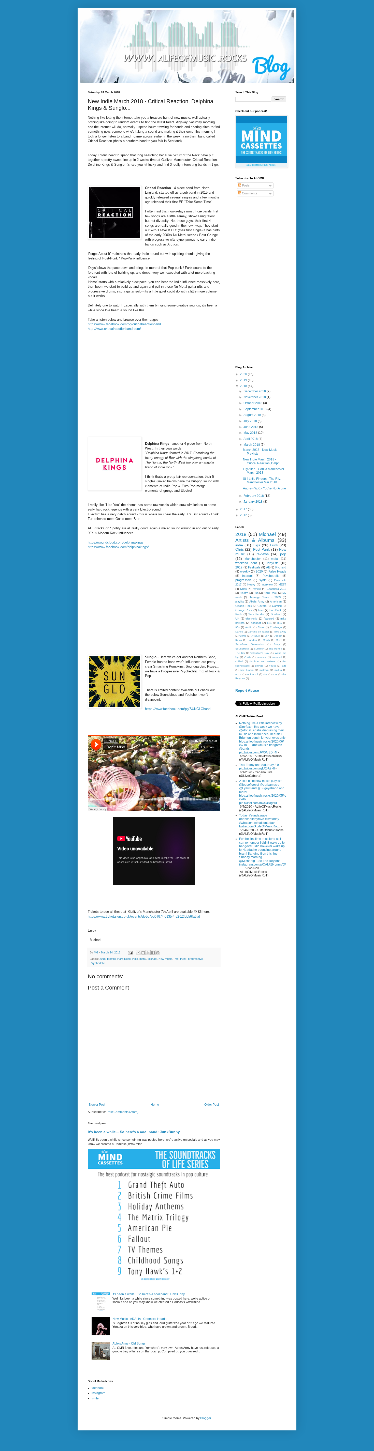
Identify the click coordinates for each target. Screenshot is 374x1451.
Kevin (238, 640)
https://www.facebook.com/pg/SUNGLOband (177, 709)
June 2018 (251, 427)
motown (264, 670)
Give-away (280, 631)
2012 (244, 515)
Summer (259, 648)
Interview (267, 584)
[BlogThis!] (143, 952)
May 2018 (250, 433)
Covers (262, 605)
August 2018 (252, 415)
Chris (239, 549)
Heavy (251, 584)
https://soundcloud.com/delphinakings (115, 542)
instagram (98, 1393)
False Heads (277, 571)
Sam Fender (256, 614)
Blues (261, 627)
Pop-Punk (275, 610)
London (252, 640)
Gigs (256, 545)
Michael (152, 958)
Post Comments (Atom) (122, 1112)
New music (165, 958)
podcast (256, 622)
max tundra (246, 670)
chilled (239, 661)
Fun (256, 592)
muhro (278, 670)
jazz (284, 665)
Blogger (205, 1418)
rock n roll (252, 674)
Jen (267, 635)
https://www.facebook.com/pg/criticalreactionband (124, 324)
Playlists (272, 563)
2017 (244, 509)
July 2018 (250, 421)
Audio (248, 627)
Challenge (276, 627)
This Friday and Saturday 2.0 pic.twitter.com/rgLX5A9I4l (259, 766)
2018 (102, 958)
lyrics (243, 588)
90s (237, 627)
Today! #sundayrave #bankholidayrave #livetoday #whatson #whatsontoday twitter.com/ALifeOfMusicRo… (259, 821)
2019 (244, 380)
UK (237, 618)
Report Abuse (247, 690)
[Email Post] (130, 952)
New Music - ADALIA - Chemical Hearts (139, 1319)
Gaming (277, 605)
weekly (245, 571)
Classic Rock (243, 605)
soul (274, 674)
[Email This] (138, 952)
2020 (244, 374)
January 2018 (253, 501)
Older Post (211, 1104)
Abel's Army (256, 601)
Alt (268, 567)
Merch (266, 640)
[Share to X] (148, 952)
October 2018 (253, 403)
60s (269, 623)
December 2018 (255, 391)
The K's (240, 653)
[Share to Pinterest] (157, 952)
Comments (249, 193)
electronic (251, 618)
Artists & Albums (255, 540)
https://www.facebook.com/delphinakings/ (118, 547)
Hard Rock (124, 958)
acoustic (261, 657)
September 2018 (255, 409)
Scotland (276, 614)
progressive (195, 958)
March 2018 (252, 444)
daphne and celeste (263, 661)
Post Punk (180, 958)
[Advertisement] (260, 282)
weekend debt (246, 563)
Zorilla (247, 657)
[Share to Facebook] (152, 952)
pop (283, 554)
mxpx (238, 674)
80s (279, 623)
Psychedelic (97, 963)
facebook (98, 1388)
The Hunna (275, 648)
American (276, 601)
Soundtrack (242, 648)
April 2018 (250, 439)
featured (269, 618)
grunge (259, 665)
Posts (245, 185)
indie (135, 958)
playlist (239, 601)
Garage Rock (243, 610)
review (257, 588)
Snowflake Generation (249, 644)
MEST (282, 584)
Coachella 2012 (276, 588)
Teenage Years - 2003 (265, 597)
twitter (96, 1398)
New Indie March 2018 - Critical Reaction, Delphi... (263, 461)
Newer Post (97, 1104)
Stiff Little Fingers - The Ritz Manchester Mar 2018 (262, 480)
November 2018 (255, 397)
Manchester (252, 559)
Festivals (254, 567)
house (272, 665)
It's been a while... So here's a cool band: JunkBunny (134, 1132)
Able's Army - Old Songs (129, 1343)
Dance (239, 631)
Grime (242, 635)
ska (265, 674)
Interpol (247, 576)
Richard (280, 567)
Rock (238, 614)
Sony (277, 644)
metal (142, 958)
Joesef (278, 635)
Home (155, 1104)
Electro (111, 958)
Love (261, 610)
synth (263, 580)
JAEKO (255, 635)
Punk (274, 545)
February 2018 (254, 496)
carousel (277, 657)
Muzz (279, 640)
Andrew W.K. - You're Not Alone (264, 488)
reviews (262, 554)
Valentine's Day (259, 653)
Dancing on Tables (258, 631)
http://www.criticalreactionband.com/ (114, 329)
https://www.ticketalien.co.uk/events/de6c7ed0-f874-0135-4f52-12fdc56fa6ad (144, 916)
